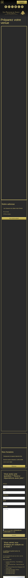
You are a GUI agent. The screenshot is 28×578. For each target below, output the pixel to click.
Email (4, 500)
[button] (2, 2)
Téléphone (5, 495)
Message (5, 506)
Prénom (5, 483)
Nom (4, 489)
